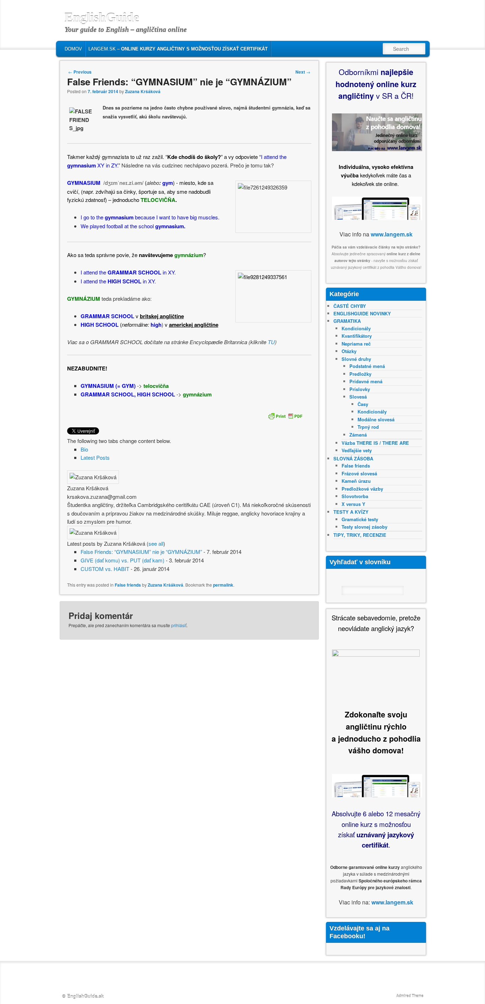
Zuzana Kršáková (142, 91)
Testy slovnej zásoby (364, 526)
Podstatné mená (367, 366)
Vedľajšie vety (357, 450)
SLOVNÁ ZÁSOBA (353, 458)
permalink (223, 585)
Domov (73, 49)
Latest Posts (95, 457)
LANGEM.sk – (178, 49)
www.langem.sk (392, 234)
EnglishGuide (102, 17)
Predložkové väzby (362, 488)
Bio (84, 449)
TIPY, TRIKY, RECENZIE (359, 535)
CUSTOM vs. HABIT (105, 568)
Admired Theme (410, 995)
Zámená (358, 434)
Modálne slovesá (376, 419)
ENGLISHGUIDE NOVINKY (362, 313)
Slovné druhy (356, 359)
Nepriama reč (356, 343)
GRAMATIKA (347, 320)
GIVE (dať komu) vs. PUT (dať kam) (122, 560)
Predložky (360, 373)
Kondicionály (356, 328)
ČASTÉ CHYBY (349, 306)
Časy (363, 404)
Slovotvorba (355, 496)
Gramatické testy (360, 519)
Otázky (349, 351)
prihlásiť (178, 625)
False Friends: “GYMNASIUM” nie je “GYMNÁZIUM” (141, 551)
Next (302, 72)
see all (155, 543)
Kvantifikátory (357, 335)
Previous (80, 72)
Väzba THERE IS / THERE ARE (375, 442)
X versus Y (353, 504)
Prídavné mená (365, 381)
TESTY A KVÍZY (351, 511)
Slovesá (358, 396)
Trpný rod (368, 426)
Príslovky (359, 389)
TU (271, 342)
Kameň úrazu (356, 480)
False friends (128, 585)
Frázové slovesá (359, 473)
